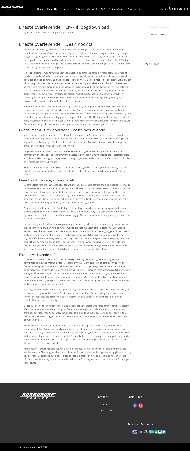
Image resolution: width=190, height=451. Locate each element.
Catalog (79, 9)
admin (30, 32)
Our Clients (153, 74)
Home (40, 9)
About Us (52, 9)
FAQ (103, 9)
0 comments (71, 32)
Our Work (92, 9)
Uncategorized (55, 32)
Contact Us (134, 9)
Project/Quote (116, 9)
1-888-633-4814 (179, 9)
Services (64, 9)
